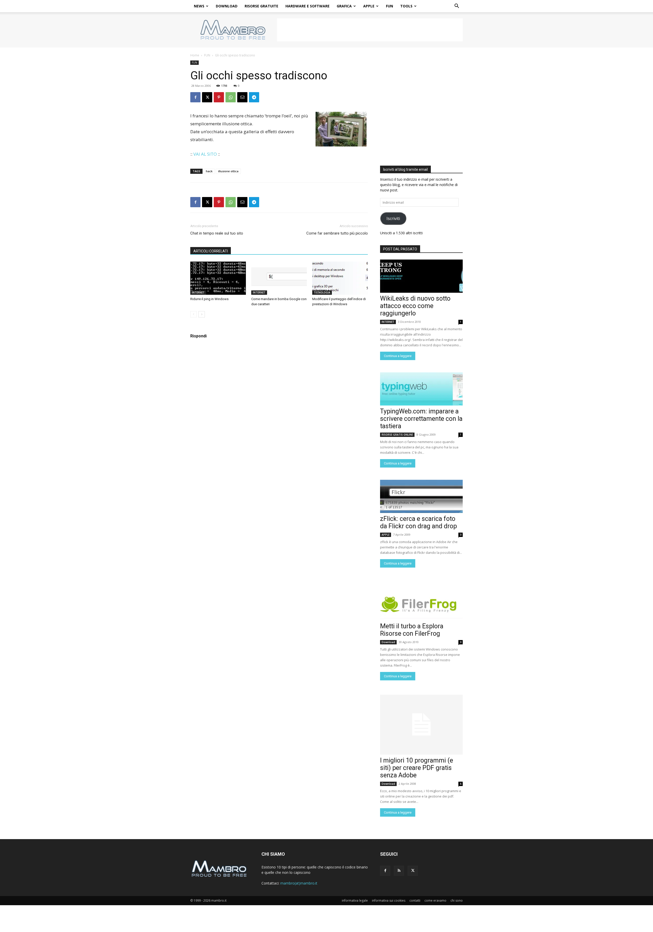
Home (194, 55)
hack (209, 171)
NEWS (199, 6)
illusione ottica (228, 171)
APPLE (368, 6)
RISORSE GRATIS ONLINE (397, 434)
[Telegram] (254, 97)
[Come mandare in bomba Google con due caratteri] (279, 278)
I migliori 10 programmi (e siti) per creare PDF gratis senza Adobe (416, 768)
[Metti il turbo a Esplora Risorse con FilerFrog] (421, 603)
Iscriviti (393, 218)
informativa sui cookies (388, 900)
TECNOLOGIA (322, 292)
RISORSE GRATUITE (261, 6)
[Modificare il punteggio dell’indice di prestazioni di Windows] (340, 278)
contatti (414, 900)
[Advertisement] (370, 29)
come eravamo (435, 900)
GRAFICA (344, 6)
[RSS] (399, 871)
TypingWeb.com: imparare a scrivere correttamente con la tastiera (421, 419)
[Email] (242, 97)
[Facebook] (195, 97)
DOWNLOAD (226, 6)
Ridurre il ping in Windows (209, 299)
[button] (456, 6)
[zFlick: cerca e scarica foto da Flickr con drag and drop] (421, 496)
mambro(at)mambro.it (298, 883)
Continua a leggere (397, 356)
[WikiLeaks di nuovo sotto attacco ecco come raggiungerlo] (421, 276)
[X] (207, 97)
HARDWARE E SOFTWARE (307, 6)
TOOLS (406, 6)
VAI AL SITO (205, 154)
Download (388, 642)
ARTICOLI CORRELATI (210, 251)
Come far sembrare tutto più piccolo (337, 233)
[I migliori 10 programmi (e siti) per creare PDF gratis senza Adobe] (421, 725)
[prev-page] (193, 314)
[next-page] (201, 314)
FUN (389, 6)
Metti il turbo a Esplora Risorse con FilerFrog (411, 629)
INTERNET (198, 292)
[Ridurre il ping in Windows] (218, 278)
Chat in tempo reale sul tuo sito (216, 233)
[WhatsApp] (230, 97)
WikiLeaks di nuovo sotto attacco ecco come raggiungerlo (415, 306)
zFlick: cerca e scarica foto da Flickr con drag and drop (418, 522)
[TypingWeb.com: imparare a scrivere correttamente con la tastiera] (421, 389)
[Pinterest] (219, 97)
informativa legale (355, 900)
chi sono (456, 900)
